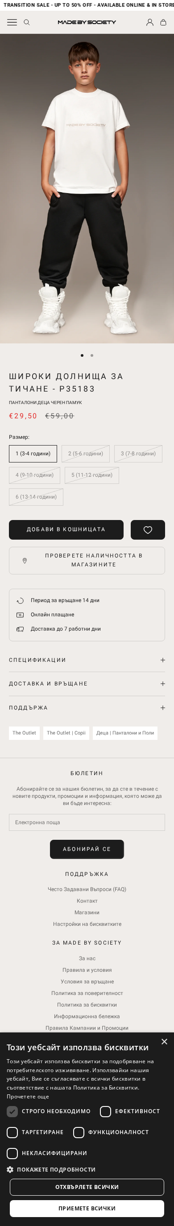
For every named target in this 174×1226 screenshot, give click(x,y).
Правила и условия (87, 970)
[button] (87, 1169)
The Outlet (24, 733)
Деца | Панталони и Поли (125, 733)
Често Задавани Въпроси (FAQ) (87, 889)
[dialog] (87, 1129)
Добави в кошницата (66, 529)
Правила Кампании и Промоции (87, 1028)
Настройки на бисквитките (87, 924)
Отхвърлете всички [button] (87, 1187)
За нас (87, 958)
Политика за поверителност (87, 993)
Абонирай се (87, 849)
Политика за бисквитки (87, 1005)
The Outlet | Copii (66, 733)
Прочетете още (28, 1096)
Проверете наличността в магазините (94, 560)
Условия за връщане (87, 981)
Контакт (87, 901)
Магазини (87, 912)
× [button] (164, 1042)
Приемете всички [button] (87, 1208)
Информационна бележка (87, 1016)
